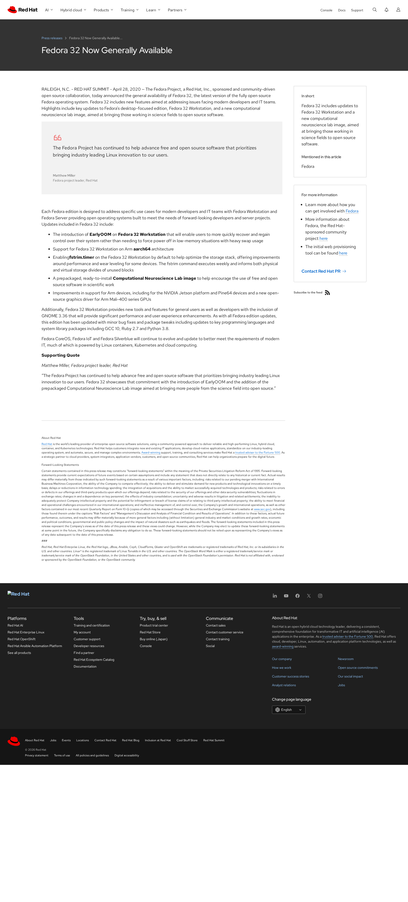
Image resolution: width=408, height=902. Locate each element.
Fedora (352, 211)
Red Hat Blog (130, 740)
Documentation (85, 666)
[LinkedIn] (275, 597)
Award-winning (150, 452)
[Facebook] (297, 597)
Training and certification (92, 625)
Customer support (87, 639)
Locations (82, 740)
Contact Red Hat (105, 740)
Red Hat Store (150, 632)
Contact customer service (224, 632)
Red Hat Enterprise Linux (26, 632)
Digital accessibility (127, 755)
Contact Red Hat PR (321, 271)
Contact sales (215, 625)
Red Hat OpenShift (21, 639)
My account (82, 632)
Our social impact (350, 676)
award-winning (282, 646)
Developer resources (89, 646)
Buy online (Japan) (154, 639)
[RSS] (327, 292)
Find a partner (84, 653)
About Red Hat (34, 740)
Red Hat (47, 444)
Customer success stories (290, 676)
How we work (281, 667)
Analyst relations (284, 685)
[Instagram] (320, 597)
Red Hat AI (15, 625)
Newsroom (346, 659)
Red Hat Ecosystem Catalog (94, 659)
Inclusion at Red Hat (158, 740)
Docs (341, 10)
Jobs (341, 685)
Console (326, 10)
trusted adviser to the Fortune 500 (257, 452)
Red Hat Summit (214, 740)
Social (210, 646)
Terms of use (62, 755)
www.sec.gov (262, 509)
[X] (309, 597)
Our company (282, 659)
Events (66, 740)
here (323, 238)
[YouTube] (286, 597)
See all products (19, 653)
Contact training (218, 639)
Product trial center (154, 625)
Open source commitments (358, 667)
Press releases (52, 38)
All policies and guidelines (92, 755)
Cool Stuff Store (187, 740)
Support (357, 10)
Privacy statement (36, 755)
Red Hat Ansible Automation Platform (35, 646)
